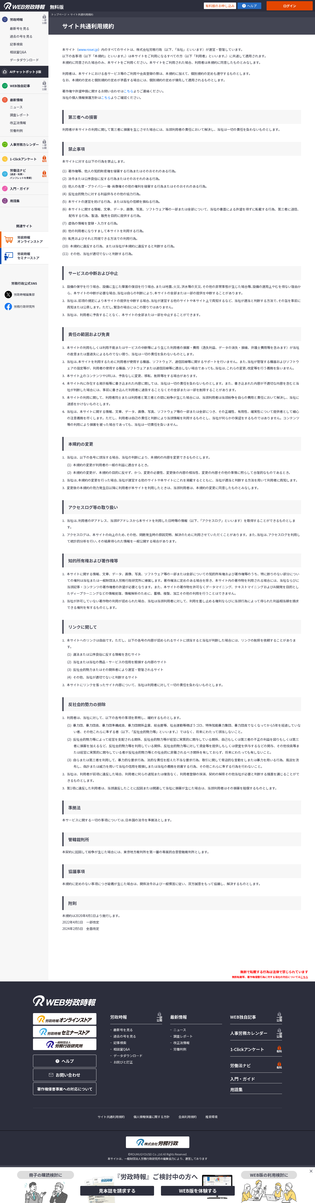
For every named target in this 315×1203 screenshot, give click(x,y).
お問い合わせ (68, 1075)
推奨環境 (211, 1117)
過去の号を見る (21, 36)
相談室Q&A (18, 52)
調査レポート (19, 115)
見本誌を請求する (117, 1190)
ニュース (16, 107)
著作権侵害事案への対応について (64, 1089)
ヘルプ (252, 5)
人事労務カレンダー (28, 145)
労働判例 (16, 130)
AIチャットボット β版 (25, 71)
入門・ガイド (19, 188)
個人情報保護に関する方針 (151, 1117)
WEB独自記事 (28, 87)
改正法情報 (18, 122)
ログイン (289, 5)
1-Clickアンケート (28, 159)
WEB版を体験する (198, 1190)
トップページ (58, 14)
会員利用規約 (187, 1117)
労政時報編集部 (24, 294)
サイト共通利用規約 (111, 1117)
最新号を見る (19, 28)
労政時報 (28, 20)
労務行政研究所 (24, 306)
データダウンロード (24, 60)
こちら (128, 91)
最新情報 (16, 99)
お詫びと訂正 (123, 1062)
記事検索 (16, 44)
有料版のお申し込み (220, 5)
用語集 (15, 200)
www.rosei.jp (88, 49)
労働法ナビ (240, 1065)
